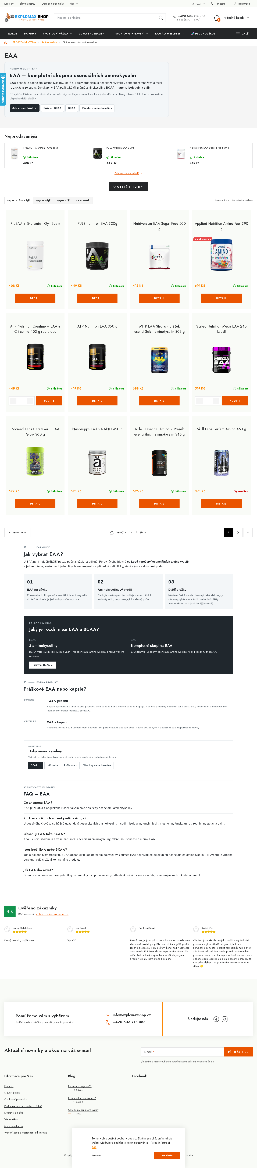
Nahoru (19, 532)
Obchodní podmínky (53, 3)
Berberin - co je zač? (80, 1086)
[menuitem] (12, 33)
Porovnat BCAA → (42, 665)
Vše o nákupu (11, 1119)
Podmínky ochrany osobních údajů (23, 1106)
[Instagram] (224, 1019)
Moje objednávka (13, 1126)
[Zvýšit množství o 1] (30, 401)
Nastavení (96, 1155)
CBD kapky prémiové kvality (83, 1110)
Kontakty (8, 3)
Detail (35, 298)
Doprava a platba (13, 1112)
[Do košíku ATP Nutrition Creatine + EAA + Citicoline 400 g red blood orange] (49, 400)
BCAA (71, 108)
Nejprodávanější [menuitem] (18, 200)
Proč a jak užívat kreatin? (82, 1098)
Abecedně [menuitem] (83, 200)
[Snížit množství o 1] (13, 401)
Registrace (244, 3)
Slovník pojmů (27, 3)
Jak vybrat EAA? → (24, 108)
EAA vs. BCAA (52, 108)
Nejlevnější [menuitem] (43, 200)
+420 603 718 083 (191, 16)
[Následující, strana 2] (238, 532)
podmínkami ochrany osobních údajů (193, 1061)
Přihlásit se (238, 1052)
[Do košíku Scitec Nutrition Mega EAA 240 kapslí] (235, 400)
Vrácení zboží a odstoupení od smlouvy (25, 1132)
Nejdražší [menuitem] (63, 200)
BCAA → (36, 765)
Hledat (161, 17)
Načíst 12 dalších (131, 532)
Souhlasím (167, 1155)
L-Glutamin (70, 765)
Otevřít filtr (128, 187)
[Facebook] (216, 1019)
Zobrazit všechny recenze (52, 914)
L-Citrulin (52, 765)
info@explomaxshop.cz (132, 1015)
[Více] (243, 33)
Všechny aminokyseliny (97, 108)
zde (94, 1147)
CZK (199, 3)
